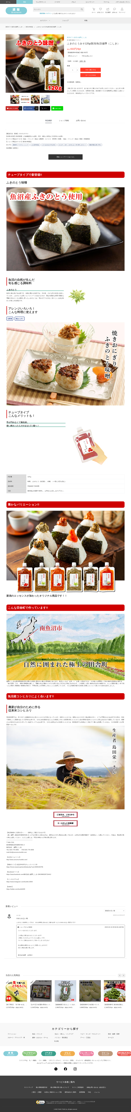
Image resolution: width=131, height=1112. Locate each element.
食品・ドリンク (28, 139)
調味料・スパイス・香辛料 (48, 139)
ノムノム (97, 1092)
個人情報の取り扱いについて (59, 1087)
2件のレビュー (72, 56)
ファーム (106, 2)
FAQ (89, 1092)
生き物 (56, 1041)
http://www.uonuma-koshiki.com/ (16, 859)
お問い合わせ (81, 120)
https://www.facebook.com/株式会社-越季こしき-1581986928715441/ (28, 874)
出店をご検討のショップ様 (53, 1092)
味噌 (59, 139)
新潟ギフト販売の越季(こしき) (14, 27)
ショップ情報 (64, 120)
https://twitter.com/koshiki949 (15, 889)
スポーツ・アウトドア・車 (16, 1037)
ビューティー (90, 2)
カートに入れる (90, 75)
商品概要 (48, 120)
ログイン (49, 13)
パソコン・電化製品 (61, 1037)
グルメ (74, 2)
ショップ (65, 20)
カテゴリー (43, 20)
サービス (111, 1037)
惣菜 (81, 139)
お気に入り (100, 12)
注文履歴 (108, 12)
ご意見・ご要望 (36, 1092)
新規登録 (42, 13)
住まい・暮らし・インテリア (64, 1034)
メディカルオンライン (123, 2)
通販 (24, 2)
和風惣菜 (87, 139)
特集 (86, 20)
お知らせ (114, 12)
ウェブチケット (41, 2)
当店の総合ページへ (74, 40)
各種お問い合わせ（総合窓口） (97, 1087)
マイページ (122, 12)
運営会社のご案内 (70, 1092)
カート (94, 12)
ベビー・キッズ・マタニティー (90, 1034)
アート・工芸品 (85, 1037)
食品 (36, 139)
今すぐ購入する (90, 70)
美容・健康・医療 (113, 1034)
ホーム (8, 2)
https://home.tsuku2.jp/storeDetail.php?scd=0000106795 (24, 867)
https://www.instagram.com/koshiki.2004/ (19, 882)
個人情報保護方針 (41, 1087)
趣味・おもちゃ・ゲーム (40, 1037)
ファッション (12, 1034)
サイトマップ (28, 1087)
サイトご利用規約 (78, 1087)
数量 (68, 66)
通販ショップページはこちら (65, 157)
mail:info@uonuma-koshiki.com (16, 852)
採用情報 (82, 1092)
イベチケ (57, 2)
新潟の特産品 (29, 27)
